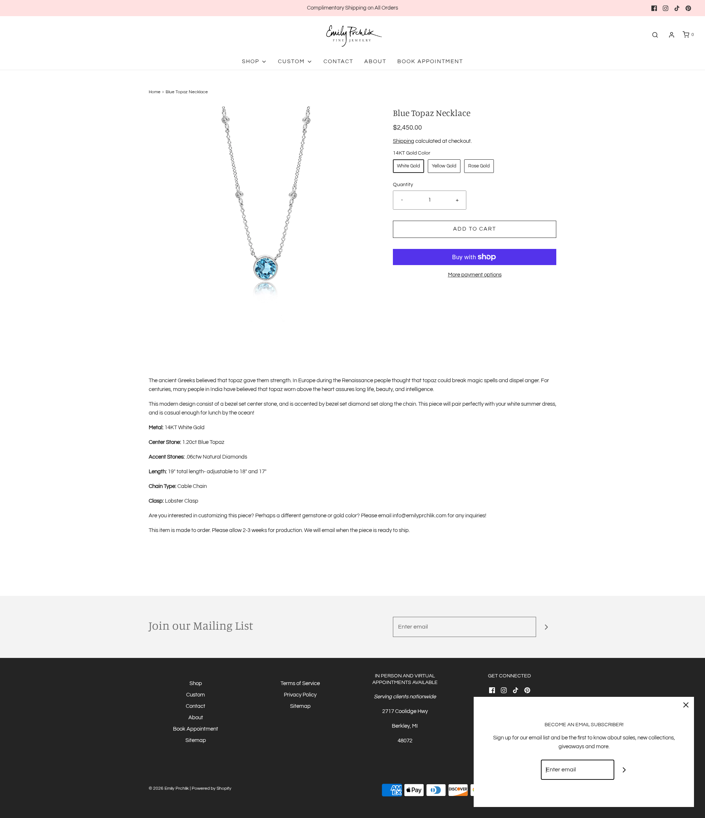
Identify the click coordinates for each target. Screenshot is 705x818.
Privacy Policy (300, 695)
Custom (195, 695)
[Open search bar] (655, 35)
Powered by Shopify (211, 788)
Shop (195, 683)
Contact (338, 61)
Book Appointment (430, 61)
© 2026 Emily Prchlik (169, 788)
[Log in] (671, 35)
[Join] (546, 627)
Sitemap (195, 740)
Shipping (403, 141)
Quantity (403, 184)
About (375, 61)
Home (154, 92)
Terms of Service (300, 683)
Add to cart (474, 229)
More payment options (475, 275)
